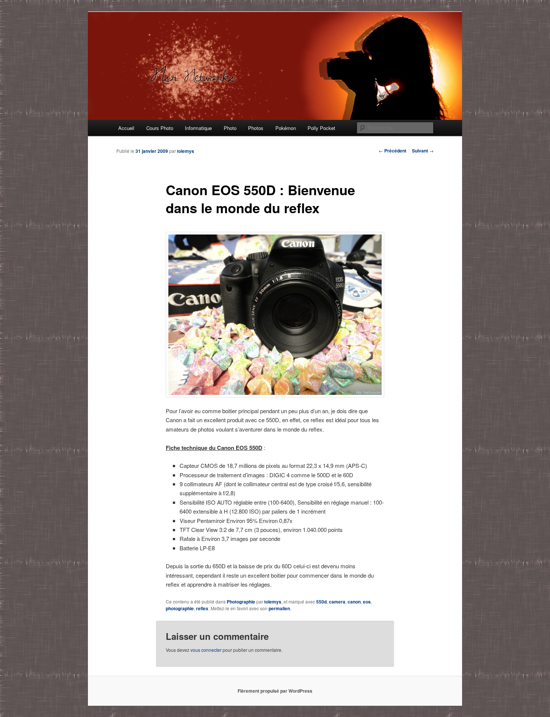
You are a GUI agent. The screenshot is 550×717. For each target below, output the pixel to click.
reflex (202, 608)
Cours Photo (159, 127)
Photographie (241, 601)
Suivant (423, 150)
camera (337, 601)
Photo (230, 127)
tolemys (185, 151)
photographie (180, 608)
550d (321, 601)
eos (367, 601)
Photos (255, 127)
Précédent (392, 150)
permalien (279, 608)
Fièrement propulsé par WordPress (275, 690)
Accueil (126, 127)
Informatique (198, 127)
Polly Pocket (321, 127)
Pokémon (285, 127)
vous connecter (205, 650)
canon (354, 601)
